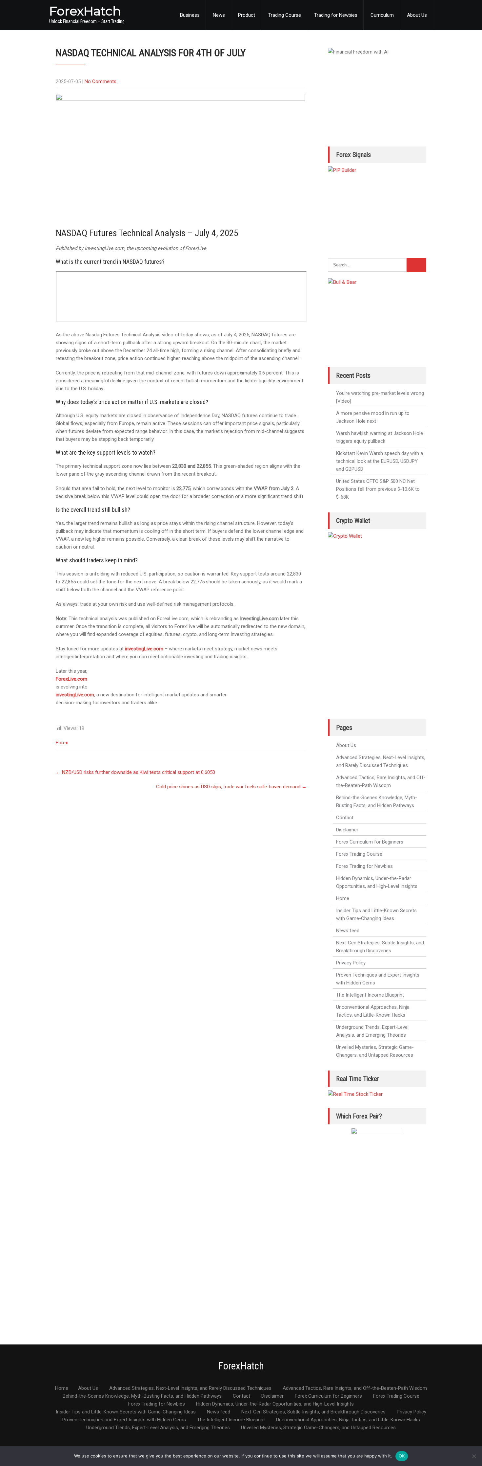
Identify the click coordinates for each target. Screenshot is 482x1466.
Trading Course (284, 15)
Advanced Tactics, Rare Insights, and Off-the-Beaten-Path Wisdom (381, 781)
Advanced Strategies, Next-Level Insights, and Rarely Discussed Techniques (380, 761)
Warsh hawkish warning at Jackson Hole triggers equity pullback (379, 437)
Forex (62, 743)
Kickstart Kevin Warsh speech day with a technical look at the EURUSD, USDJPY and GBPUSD (379, 461)
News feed (347, 931)
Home (342, 898)
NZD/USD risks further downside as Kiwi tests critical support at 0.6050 (135, 772)
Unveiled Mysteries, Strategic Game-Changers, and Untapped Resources (375, 1051)
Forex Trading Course (359, 854)
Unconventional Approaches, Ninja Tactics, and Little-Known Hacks (373, 1011)
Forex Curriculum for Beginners (369, 842)
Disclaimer (347, 830)
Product (246, 15)
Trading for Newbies (335, 15)
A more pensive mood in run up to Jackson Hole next (373, 417)
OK (402, 1455)
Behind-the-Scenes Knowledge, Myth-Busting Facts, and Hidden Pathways (376, 801)
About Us (417, 15)
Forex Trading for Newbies (364, 866)
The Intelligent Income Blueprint (370, 995)
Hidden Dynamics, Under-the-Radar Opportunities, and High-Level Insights (376, 882)
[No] (474, 1456)
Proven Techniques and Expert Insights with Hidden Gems (377, 979)
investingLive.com (144, 649)
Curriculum (382, 15)
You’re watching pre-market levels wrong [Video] (380, 397)
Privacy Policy (351, 963)
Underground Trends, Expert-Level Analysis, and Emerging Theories (372, 1031)
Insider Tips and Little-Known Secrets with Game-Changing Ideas (376, 914)
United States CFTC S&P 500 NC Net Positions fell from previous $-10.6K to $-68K (378, 489)
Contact (344, 818)
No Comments (100, 81)
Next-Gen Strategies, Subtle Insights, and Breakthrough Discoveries (380, 947)
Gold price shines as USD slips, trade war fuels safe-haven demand (231, 787)
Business (190, 15)
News (219, 15)
